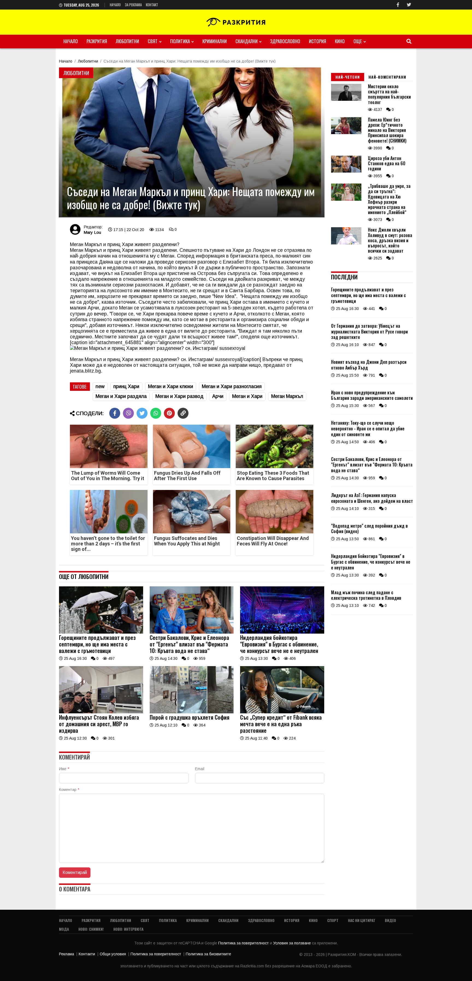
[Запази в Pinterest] (169, 413)
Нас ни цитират (361, 920)
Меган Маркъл (287, 396)
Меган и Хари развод (179, 396)
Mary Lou (92, 232)
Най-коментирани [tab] (387, 77)
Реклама (66, 954)
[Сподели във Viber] (128, 413)
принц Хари (126, 386)
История (317, 41)
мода (64, 929)
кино (340, 41)
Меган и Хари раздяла (121, 396)
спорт (332, 920)
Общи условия (113, 954)
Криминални (214, 41)
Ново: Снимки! (91, 929)
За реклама (133, 4)
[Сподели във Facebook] (114, 413)
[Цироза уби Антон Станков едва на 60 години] (346, 171)
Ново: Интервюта (128, 929)
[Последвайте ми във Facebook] (398, 4)
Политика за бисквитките (208, 954)
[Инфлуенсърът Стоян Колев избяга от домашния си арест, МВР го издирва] (101, 712)
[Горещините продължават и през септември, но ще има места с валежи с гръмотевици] (101, 632)
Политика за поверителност (244, 943)
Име (64, 769)
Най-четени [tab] (347, 77)
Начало (115, 4)
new (100, 386)
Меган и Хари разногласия (232, 386)
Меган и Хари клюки (170, 386)
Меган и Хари (247, 396)
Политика (180, 41)
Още (357, 41)
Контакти (87, 954)
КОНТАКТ (152, 4)
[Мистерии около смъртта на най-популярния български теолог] (346, 99)
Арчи (217, 396)
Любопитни (127, 41)
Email (199, 769)
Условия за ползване (292, 943)
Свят (153, 41)
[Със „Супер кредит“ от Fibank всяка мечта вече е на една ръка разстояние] (282, 712)
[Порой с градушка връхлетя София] (192, 712)
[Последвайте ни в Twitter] (409, 4)
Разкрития (97, 41)
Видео (390, 920)
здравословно (285, 41)
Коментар (69, 789)
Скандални (246, 41)
